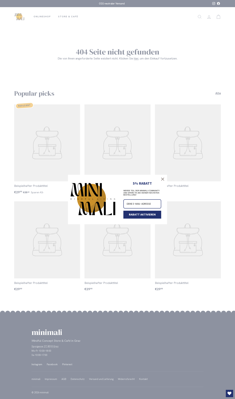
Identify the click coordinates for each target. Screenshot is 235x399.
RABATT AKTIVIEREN (142, 214)
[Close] (162, 179)
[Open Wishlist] (229, 393)
